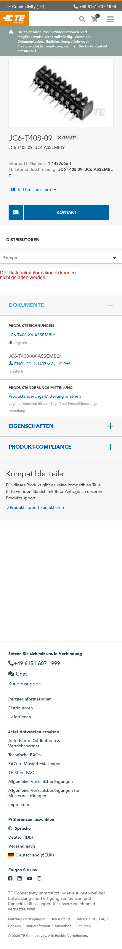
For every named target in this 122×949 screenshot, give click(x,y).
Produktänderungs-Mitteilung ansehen (45, 396)
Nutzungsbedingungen (26, 918)
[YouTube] (29, 878)
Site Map (83, 925)
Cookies (14, 925)
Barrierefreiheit (38, 925)
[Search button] (82, 18)
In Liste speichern (34, 189)
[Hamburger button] (110, 18)
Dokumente (26, 305)
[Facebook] (10, 878)
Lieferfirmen (19, 716)
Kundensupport (25, 684)
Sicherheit (63, 925)
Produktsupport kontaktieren (37, 507)
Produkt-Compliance (40, 447)
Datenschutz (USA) (90, 918)
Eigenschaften (31, 426)
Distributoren (20, 708)
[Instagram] (39, 878)
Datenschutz (60, 918)
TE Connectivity (14, 18)
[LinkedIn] (19, 878)
